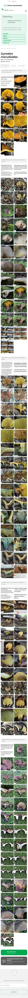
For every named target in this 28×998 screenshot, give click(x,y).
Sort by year (13, 65)
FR (9, 1)
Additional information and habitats (14, 21)
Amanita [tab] (5, 33)
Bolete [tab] (5, 36)
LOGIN (14, 1)
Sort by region (22, 65)
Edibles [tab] (5, 38)
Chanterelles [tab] (7, 40)
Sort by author (5, 65)
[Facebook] (14, 973)
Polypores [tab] (6, 43)
